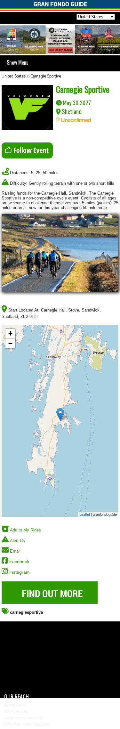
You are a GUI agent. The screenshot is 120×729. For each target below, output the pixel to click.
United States (14, 76)
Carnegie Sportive (45, 76)
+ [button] (10, 333)
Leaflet (84, 514)
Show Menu (17, 62)
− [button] (10, 343)
